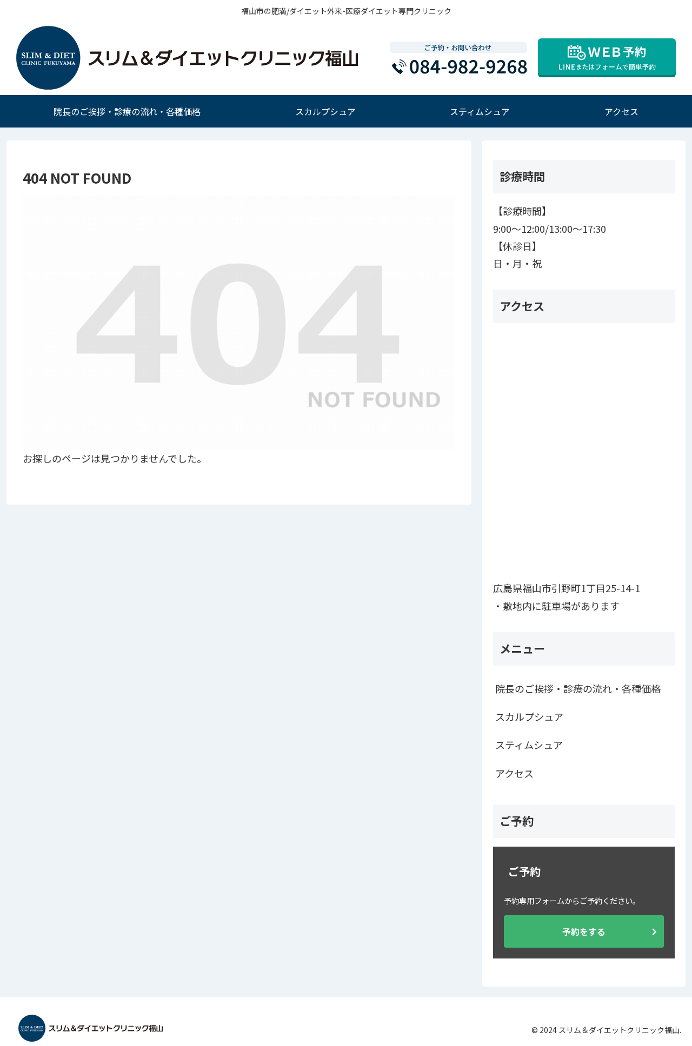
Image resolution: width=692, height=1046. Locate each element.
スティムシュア (529, 744)
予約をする (584, 931)
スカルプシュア (529, 716)
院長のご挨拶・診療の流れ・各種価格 (578, 688)
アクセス (514, 773)
